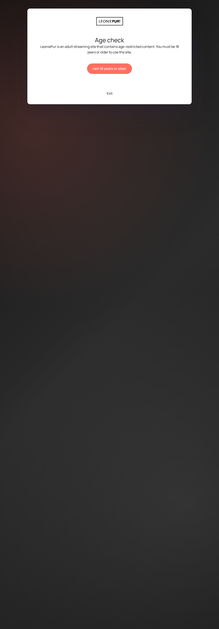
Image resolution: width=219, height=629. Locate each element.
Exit (109, 93)
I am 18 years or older (109, 68)
